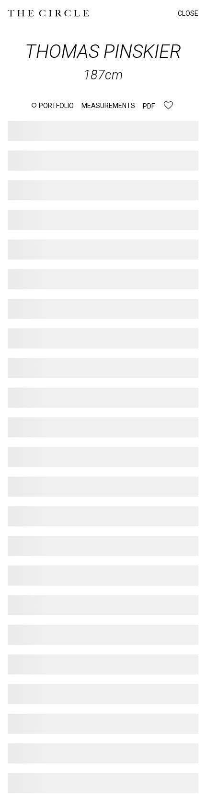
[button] (53, 105)
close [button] (188, 13)
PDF (149, 106)
